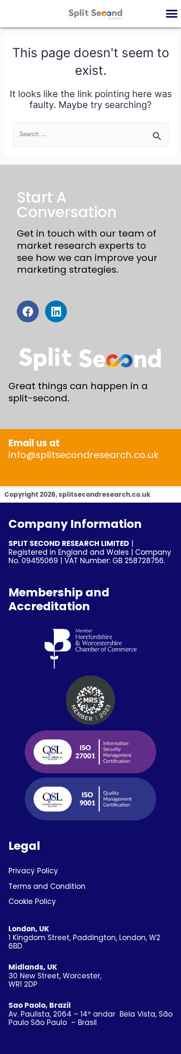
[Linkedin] (56, 311)
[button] (171, 13)
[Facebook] (28, 311)
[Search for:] (90, 134)
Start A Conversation (67, 204)
